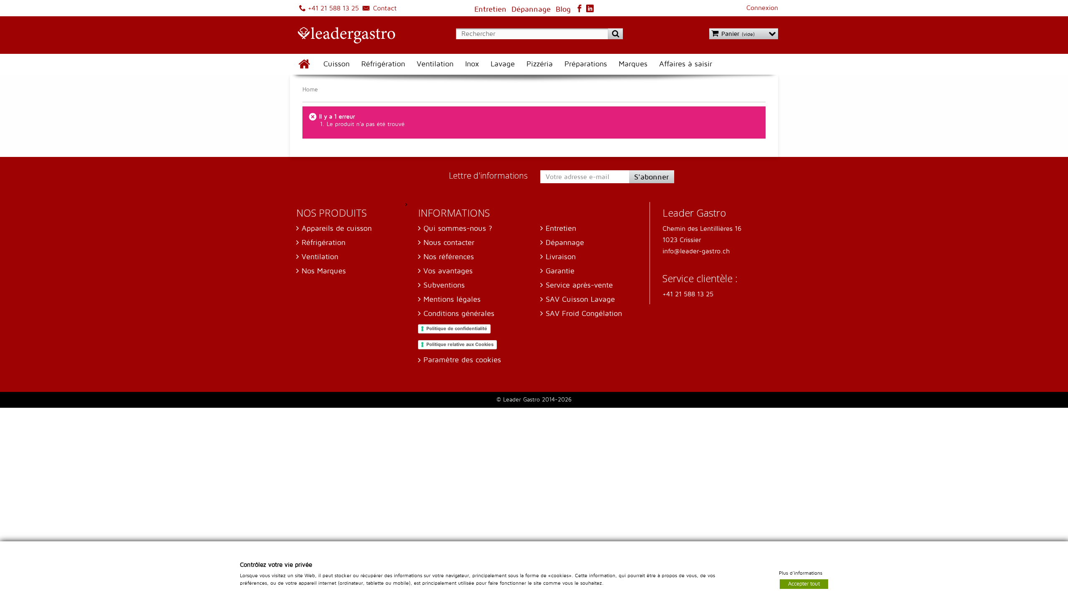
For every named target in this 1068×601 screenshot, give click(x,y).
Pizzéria (539, 64)
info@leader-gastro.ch (696, 251)
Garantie (560, 271)
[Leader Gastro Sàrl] (342, 35)
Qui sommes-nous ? (457, 228)
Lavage (503, 64)
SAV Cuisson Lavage (580, 299)
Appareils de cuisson (337, 228)
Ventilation (435, 64)
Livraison (561, 257)
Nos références (448, 257)
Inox (472, 64)
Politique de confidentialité (456, 328)
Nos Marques (324, 271)
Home (310, 89)
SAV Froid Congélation (584, 314)
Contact (384, 8)
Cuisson (336, 64)
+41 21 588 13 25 (332, 8)
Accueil (304, 64)
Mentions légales (452, 299)
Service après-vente (579, 285)
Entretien (561, 228)
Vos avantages (448, 271)
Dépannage (565, 243)
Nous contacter (448, 243)
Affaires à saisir (685, 64)
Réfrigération (383, 64)
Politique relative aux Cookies (460, 344)
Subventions (444, 285)
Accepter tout (804, 583)
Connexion (762, 8)
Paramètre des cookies (462, 360)
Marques (633, 64)
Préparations (585, 64)
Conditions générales (458, 314)
